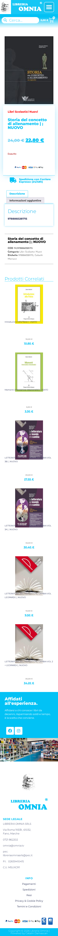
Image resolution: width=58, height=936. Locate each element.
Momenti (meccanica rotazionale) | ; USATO (26, 389)
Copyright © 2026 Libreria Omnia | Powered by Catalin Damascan (29, 932)
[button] (49, 7)
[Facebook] (10, 731)
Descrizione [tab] (17, 193)
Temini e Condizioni (29, 906)
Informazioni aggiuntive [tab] (25, 200)
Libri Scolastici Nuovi (30, 252)
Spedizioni (29, 889)
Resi (29, 895)
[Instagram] (18, 731)
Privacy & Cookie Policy (29, 900)
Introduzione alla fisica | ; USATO (21, 322)
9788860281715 (25, 255)
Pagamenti (29, 883)
